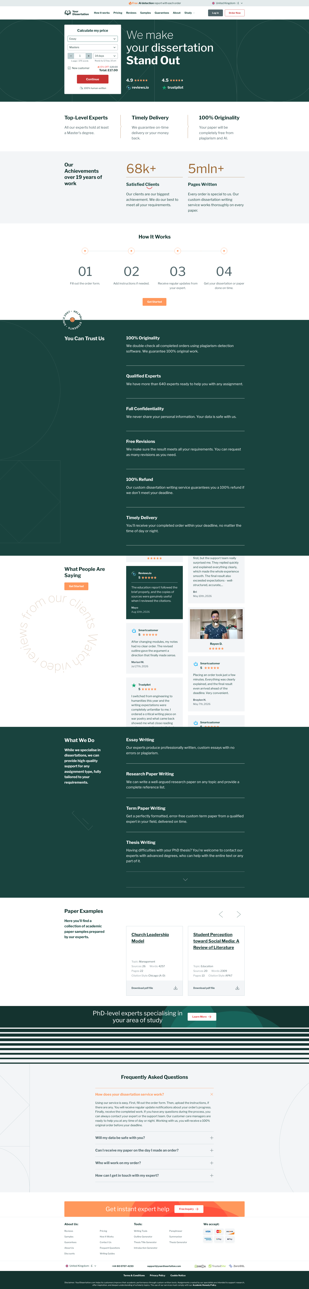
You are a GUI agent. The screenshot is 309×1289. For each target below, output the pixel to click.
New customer (80, 68)
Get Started (154, 301)
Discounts (69, 1253)
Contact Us (105, 1242)
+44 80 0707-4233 (122, 1266)
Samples (145, 12)
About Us (69, 1247)
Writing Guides (107, 1253)
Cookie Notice (178, 1275)
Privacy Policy (157, 1275)
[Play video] (216, 594)
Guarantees (162, 12)
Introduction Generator (145, 1247)
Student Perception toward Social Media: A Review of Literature (216, 941)
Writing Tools (140, 1231)
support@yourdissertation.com (164, 1266)
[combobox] (93, 39)
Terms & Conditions (134, 1275)
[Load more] (185, 879)
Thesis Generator (178, 1242)
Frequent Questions (110, 1247)
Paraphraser (175, 1231)
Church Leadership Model (150, 937)
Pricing (117, 12)
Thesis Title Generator (145, 1242)
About (177, 12)
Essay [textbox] (72, 38)
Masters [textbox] (74, 47)
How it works (102, 12)
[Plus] (89, 56)
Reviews (131, 12)
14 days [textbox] (99, 55)
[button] (189, 12)
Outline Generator (143, 1236)
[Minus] (71, 56)
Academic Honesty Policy (204, 1285)
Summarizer (175, 1236)
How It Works (107, 1236)
